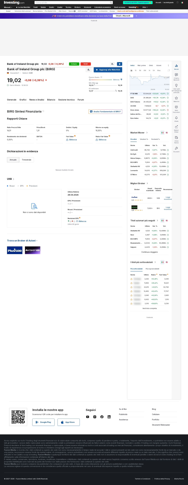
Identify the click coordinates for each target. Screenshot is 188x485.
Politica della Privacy (162, 479)
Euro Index (134, 118)
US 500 (133, 106)
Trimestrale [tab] (26, 160)
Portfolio (155, 419)
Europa (112, 11)
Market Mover (137, 132)
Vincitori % (144, 139)
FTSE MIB (134, 94)
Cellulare (155, 414)
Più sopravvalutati (152, 269)
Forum (81, 99)
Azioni (8, 11)
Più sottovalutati (136, 269)
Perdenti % (155, 139)
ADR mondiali (82, 11)
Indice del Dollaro (137, 114)
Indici (132, 65)
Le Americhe (103, 11)
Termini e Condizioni (142, 479)
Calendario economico (102, 7)
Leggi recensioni (168, 198)
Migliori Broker (137, 183)
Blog (154, 409)
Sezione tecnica (66, 99)
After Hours (62, 11)
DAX (132, 98)
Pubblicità (123, 414)
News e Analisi (36, 99)
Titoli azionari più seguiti (142, 220)
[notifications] (177, 2)
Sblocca (116, 80)
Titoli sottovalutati (152, 11)
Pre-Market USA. (50, 11)
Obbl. (151, 65)
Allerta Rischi (179, 479)
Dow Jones (134, 110)
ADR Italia (93, 11)
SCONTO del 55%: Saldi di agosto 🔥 (138, 2)
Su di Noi (123, 409)
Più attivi (133, 139)
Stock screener (119, 7)
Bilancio (51, 99)
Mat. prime (142, 65)
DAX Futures (135, 102)
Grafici (22, 99)
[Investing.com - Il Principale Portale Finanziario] (14, 2)
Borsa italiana (38, 11)
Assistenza (123, 419)
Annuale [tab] (13, 160)
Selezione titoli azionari (23, 11)
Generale (11, 99)
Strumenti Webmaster (161, 425)
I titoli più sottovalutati (141, 262)
